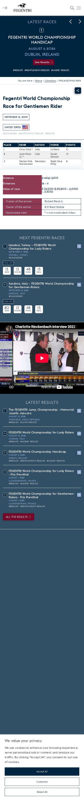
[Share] (78, 90)
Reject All (42, 791)
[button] (70, 22)
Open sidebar (5, 8)
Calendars (50, 80)
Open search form (72, 8)
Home (38, 80)
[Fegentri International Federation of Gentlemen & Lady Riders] (22, 8)
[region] (42, 767)
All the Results (17, 517)
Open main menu (78, 8)
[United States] (25, 127)
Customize (42, 781)
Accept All (42, 771)
